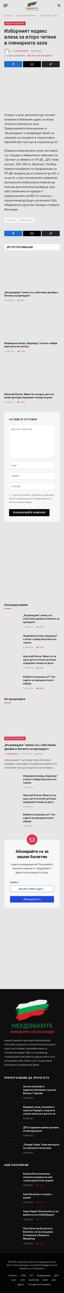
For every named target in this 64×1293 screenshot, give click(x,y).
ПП (31, 1275)
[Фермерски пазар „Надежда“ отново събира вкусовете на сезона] (32, 322)
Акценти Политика (15, 23)
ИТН (22, 1280)
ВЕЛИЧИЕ (34, 1280)
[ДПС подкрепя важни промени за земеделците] (12, 1131)
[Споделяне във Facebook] (13, 64)
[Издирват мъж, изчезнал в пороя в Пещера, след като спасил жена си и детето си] (12, 1111)
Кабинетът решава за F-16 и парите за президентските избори (39, 680)
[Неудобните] (32, 5)
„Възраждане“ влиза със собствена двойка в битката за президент (41, 618)
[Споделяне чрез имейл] (32, 64)
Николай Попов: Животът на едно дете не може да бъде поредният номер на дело (39, 659)
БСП (14, 1280)
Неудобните (21, 51)
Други (21, 1284)
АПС (54, 1280)
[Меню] (5, 5)
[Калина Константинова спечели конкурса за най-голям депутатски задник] (12, 1177)
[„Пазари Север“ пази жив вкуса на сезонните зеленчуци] (12, 1148)
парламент (26, 220)
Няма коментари (16, 56)
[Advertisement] (32, 564)
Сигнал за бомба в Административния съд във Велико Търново (39, 1090)
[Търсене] (59, 5)
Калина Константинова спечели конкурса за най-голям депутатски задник (38, 1177)
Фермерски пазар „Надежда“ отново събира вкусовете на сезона (40, 639)
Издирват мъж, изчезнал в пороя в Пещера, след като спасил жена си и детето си (39, 1110)
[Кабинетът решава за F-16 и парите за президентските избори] (12, 680)
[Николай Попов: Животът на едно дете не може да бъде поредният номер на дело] (32, 373)
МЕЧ (45, 1280)
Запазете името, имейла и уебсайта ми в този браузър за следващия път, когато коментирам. (31, 499)
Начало (13, 1275)
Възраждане (43, 1275)
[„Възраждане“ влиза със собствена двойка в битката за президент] (32, 271)
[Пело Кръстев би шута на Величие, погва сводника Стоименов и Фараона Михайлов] (12, 1232)
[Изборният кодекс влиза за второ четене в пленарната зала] (32, 89)
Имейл (15, 882)
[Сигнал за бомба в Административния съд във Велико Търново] (12, 1090)
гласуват (11, 220)
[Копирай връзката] (51, 64)
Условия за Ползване (39, 1284)
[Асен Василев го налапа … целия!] (12, 1198)
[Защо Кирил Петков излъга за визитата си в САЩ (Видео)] (12, 1215)
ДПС (56, 1275)
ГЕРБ (23, 1275)
